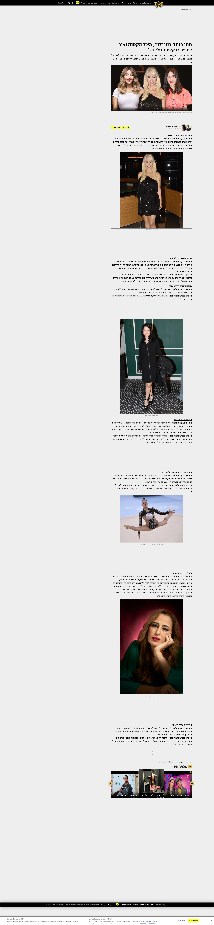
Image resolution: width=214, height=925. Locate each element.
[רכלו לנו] (77, 3)
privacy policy (143, 923)
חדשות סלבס (184, 9)
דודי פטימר (177, 126)
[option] (151, 782)
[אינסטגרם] (69, 3)
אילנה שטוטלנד (169, 126)
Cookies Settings (181, 920)
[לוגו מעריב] (60, 3)
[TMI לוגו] (157, 3)
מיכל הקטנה (183, 762)
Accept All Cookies (193, 920)
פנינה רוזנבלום (173, 762)
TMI (191, 9)
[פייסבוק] (72, 3)
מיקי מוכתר (162, 762)
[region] (107, 920)
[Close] (211, 920)
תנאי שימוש (67, 904)
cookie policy (152, 923)
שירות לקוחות (126, 905)
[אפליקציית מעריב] (111, 904)
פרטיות (61, 904)
